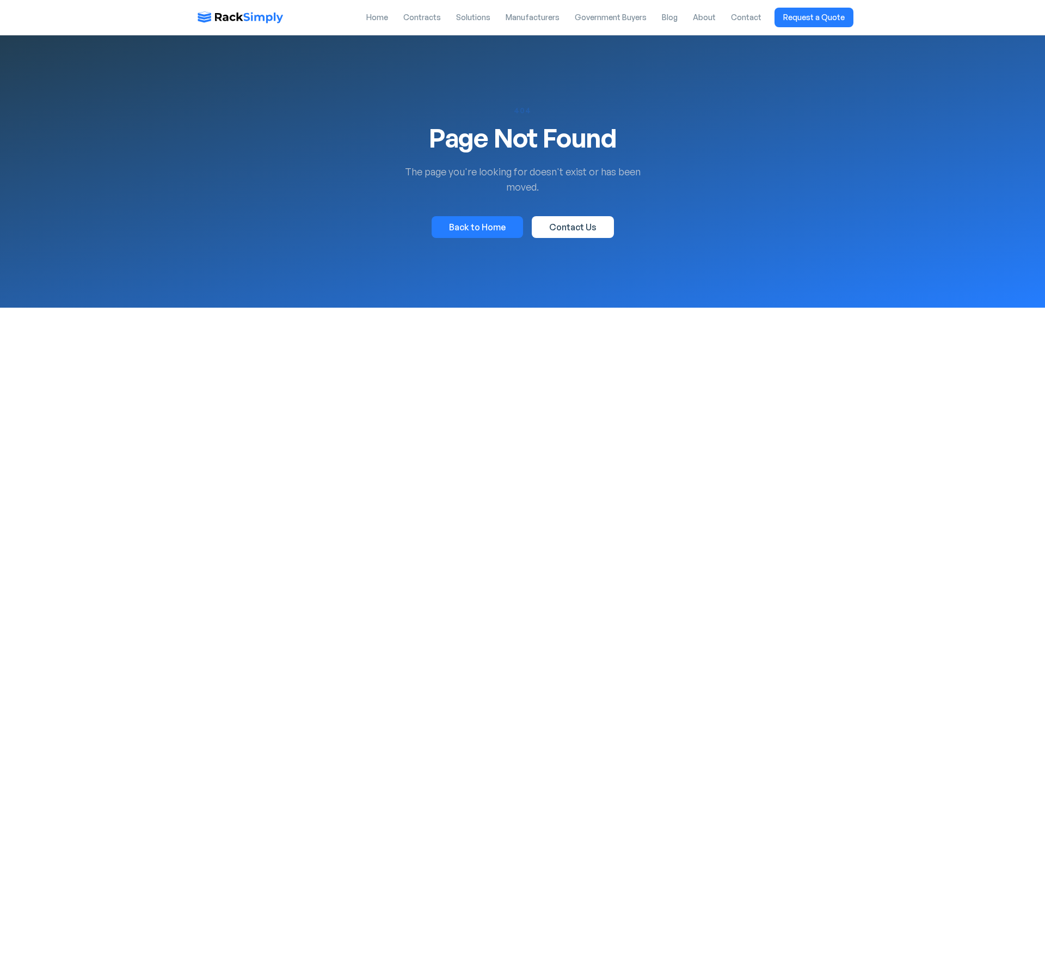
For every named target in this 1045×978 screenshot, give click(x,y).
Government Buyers (611, 17)
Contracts (422, 17)
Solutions (473, 17)
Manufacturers (533, 17)
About (704, 17)
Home (377, 17)
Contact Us (573, 227)
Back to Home (477, 227)
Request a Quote (814, 17)
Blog (670, 17)
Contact (746, 17)
